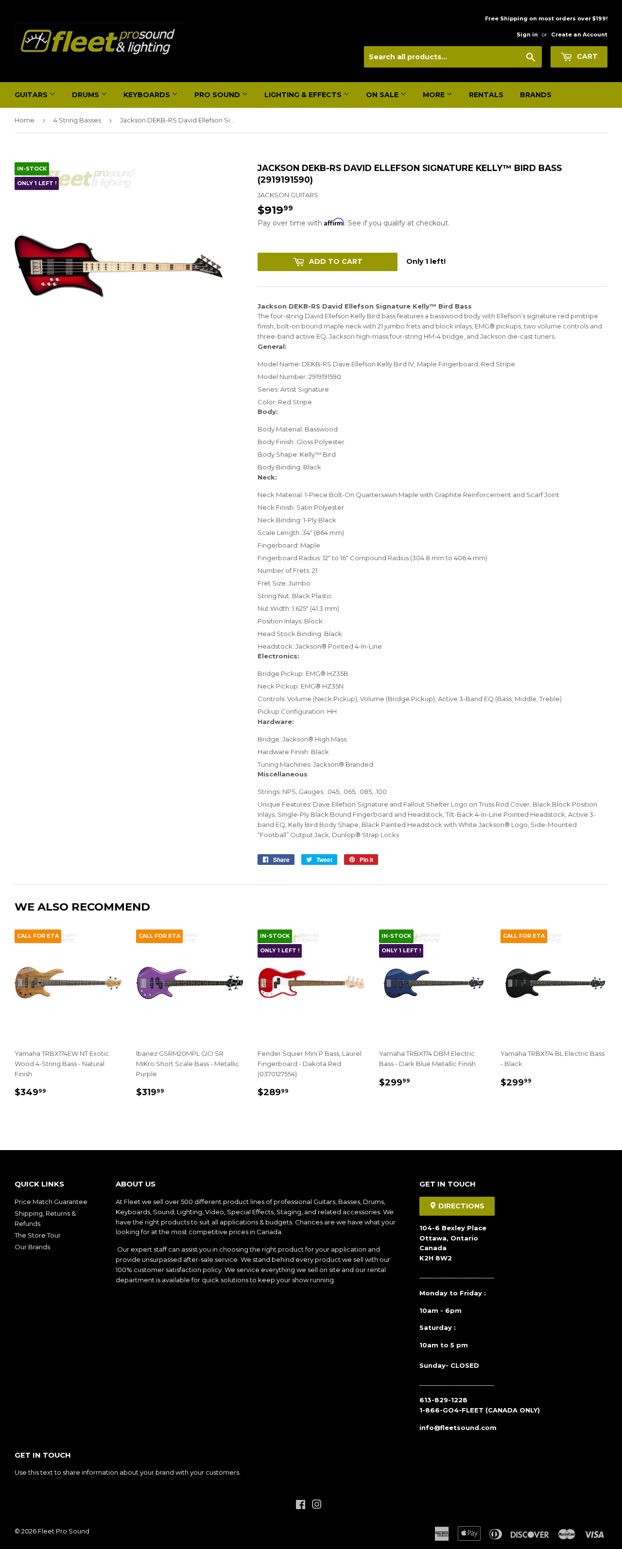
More (435, 94)
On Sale (383, 94)
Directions (460, 1206)
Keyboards (147, 94)
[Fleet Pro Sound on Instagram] (317, 1506)
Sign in (527, 34)
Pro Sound (218, 94)
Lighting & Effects (304, 94)
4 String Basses (77, 120)
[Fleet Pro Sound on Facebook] (300, 1506)
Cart (586, 56)
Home (25, 120)
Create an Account (579, 34)
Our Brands (32, 1247)
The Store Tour (38, 1235)
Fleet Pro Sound (63, 1531)
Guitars (32, 94)
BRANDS (536, 94)
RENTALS (486, 94)
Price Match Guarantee (51, 1201)
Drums (86, 94)
